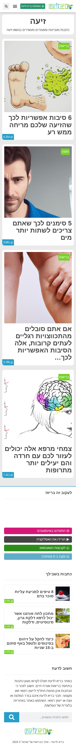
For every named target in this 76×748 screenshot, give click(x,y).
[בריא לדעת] (60, 6)
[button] (15, 6)
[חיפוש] (11, 717)
